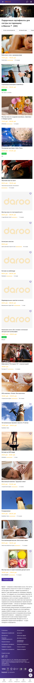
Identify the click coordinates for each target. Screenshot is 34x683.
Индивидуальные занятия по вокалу (12, 300)
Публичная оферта (21, 635)
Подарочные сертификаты (8, 649)
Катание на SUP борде (8, 452)
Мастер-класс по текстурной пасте (12, 212)
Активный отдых (23, 30)
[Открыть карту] (30, 670)
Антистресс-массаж (8, 241)
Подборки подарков (6, 646)
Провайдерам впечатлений (20, 641)
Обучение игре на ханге (9, 180)
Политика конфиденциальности (7, 638)
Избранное (17, 681)
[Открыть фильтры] (30, 675)
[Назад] (3, 2)
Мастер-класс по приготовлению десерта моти (16, 570)
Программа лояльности (22, 644)
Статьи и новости (21, 646)
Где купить (19, 633)
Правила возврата (21, 649)
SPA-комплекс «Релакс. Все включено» (13, 393)
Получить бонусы (6, 641)
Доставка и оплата (21, 638)
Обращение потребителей (8, 633)
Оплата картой (20, 630)
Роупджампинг (6, 511)
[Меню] (31, 2)
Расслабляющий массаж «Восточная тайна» (15, 540)
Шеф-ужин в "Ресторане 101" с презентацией (15, 364)
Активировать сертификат (8, 644)
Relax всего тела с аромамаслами (12, 55)
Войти (30, 681)
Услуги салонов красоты (9, 30)
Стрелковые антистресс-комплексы (12, 84)
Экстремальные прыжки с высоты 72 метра (15, 423)
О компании (5, 630)
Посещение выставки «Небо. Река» (12, 148)
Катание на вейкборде (8, 271)
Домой (4, 681)
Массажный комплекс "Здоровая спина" (14, 481)
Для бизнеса (5, 635)
